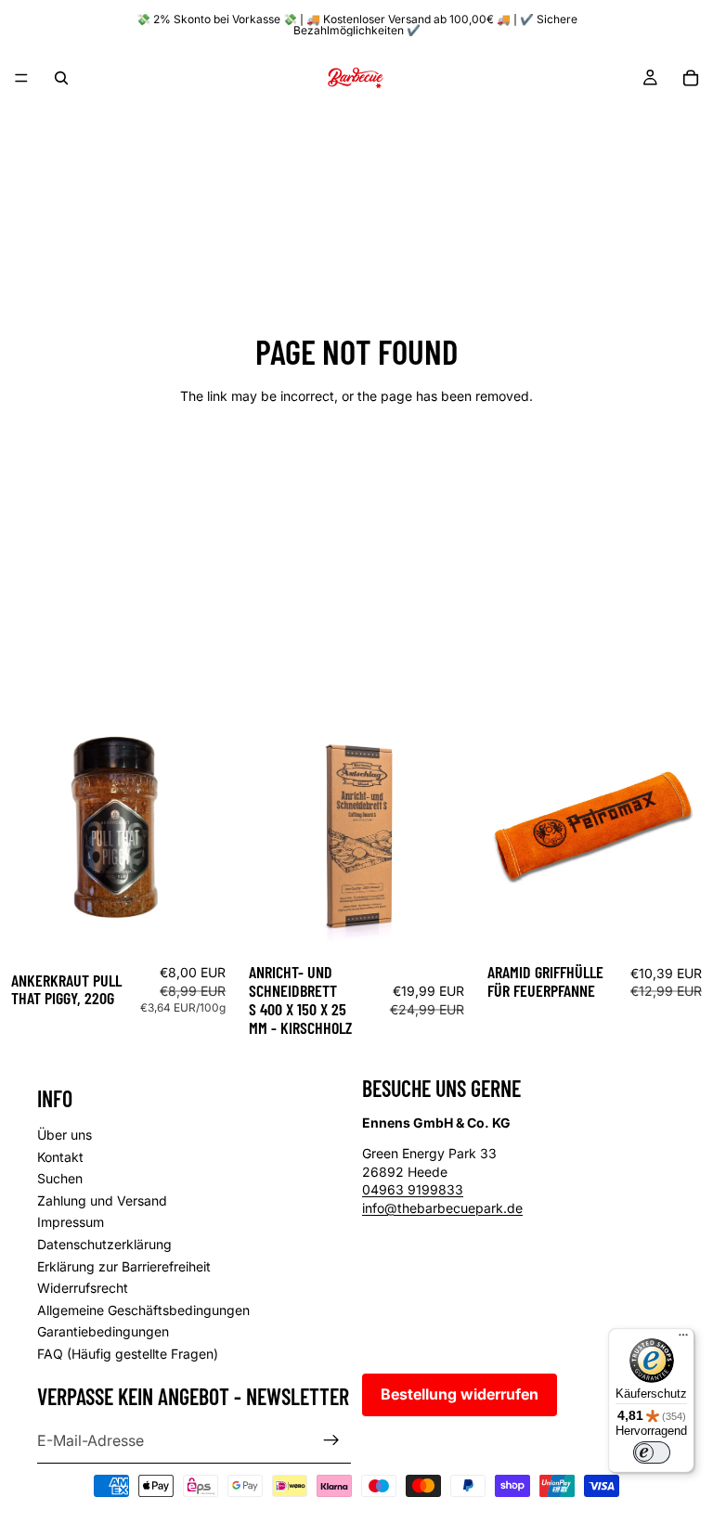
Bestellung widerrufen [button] (459, 1394)
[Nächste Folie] (447, 833)
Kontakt (60, 1156)
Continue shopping (356, 463)
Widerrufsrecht (82, 1288)
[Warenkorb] (690, 78)
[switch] (651, 1452)
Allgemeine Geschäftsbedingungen (143, 1309)
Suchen (60, 1178)
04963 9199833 (412, 1189)
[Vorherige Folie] (265, 833)
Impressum (70, 1222)
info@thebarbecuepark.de (442, 1208)
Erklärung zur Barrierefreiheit (124, 1265)
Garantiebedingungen (103, 1331)
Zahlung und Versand (102, 1199)
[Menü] (21, 78)
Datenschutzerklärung (104, 1244)
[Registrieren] (331, 1440)
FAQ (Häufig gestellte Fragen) (127, 1353)
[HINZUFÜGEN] (209, 924)
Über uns (64, 1134)
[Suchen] (61, 78)
